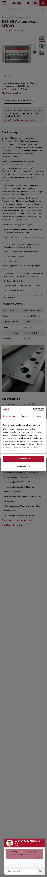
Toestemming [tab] (9, 416)
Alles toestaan (23, 459)
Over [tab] (38, 416)
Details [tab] (24, 416)
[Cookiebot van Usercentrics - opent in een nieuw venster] (33, 409)
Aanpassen (22, 466)
